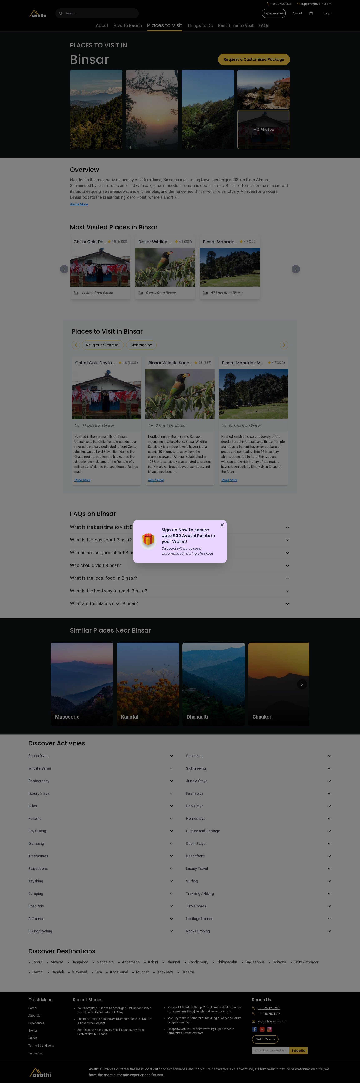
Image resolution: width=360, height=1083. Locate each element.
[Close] (222, 524)
